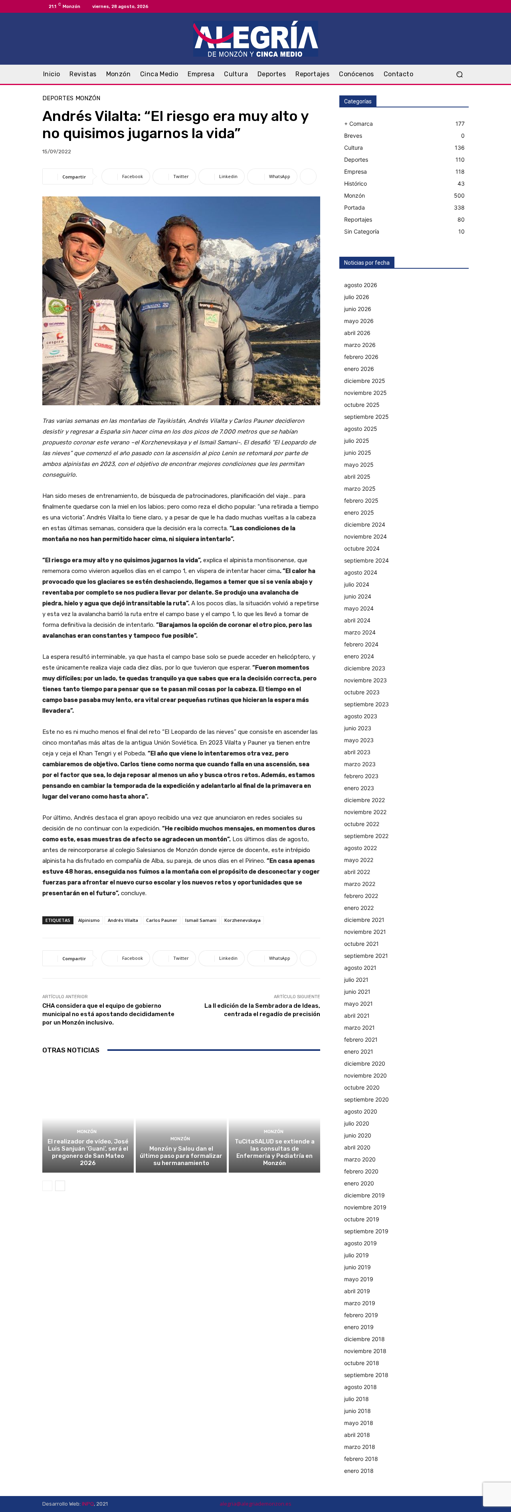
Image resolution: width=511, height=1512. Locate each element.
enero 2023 (359, 788)
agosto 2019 (360, 1243)
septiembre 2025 (366, 416)
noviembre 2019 (365, 1207)
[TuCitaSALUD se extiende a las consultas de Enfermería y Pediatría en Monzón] (274, 1118)
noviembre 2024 (365, 536)
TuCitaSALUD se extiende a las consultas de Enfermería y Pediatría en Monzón (275, 1152)
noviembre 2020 (365, 1075)
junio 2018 (357, 1410)
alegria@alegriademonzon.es (255, 1503)
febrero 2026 (361, 356)
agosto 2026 (360, 284)
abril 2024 (357, 620)
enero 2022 (359, 907)
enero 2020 (359, 1183)
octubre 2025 (362, 404)
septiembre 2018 (366, 1374)
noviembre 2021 (365, 931)
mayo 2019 (358, 1279)
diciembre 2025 (364, 380)
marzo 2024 (360, 632)
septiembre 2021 (366, 955)
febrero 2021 (361, 1039)
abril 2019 (357, 1291)
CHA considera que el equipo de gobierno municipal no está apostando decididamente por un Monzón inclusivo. (108, 1014)
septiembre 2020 (366, 1099)
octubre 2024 (362, 548)
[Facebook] (445, 6)
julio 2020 (356, 1123)
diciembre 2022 (364, 800)
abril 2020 (357, 1147)
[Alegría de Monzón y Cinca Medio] (255, 39)
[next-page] (60, 1186)
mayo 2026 (359, 320)
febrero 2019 (361, 1315)
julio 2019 (356, 1255)
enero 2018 (359, 1470)
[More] (308, 176)
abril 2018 (357, 1434)
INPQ (88, 1504)
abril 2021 (357, 1015)
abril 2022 (357, 871)
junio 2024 (357, 596)
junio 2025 (357, 452)
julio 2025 (356, 440)
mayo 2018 (358, 1422)
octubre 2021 (361, 943)
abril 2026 (357, 332)
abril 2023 (357, 752)
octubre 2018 (361, 1362)
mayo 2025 (359, 464)
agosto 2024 (360, 572)
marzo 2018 (359, 1446)
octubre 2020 (362, 1087)
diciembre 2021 (364, 919)
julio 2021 (356, 979)
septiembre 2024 (366, 560)
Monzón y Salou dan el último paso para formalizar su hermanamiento (181, 1156)
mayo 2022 (358, 859)
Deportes (57, 98)
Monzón (87, 98)
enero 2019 (359, 1327)
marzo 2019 (359, 1303)
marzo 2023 (360, 764)
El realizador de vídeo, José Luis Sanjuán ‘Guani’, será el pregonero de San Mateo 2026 (88, 1152)
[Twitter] (464, 6)
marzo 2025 (360, 488)
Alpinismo (89, 920)
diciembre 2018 (364, 1339)
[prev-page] (47, 1186)
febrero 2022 (361, 895)
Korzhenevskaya (242, 920)
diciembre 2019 (364, 1195)
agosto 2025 (360, 428)
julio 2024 (356, 584)
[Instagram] (454, 6)
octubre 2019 (361, 1219)
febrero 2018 (361, 1458)
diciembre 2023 (364, 668)
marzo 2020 (360, 1159)
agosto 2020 (360, 1111)
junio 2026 (357, 308)
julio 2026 (356, 296)
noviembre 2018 (365, 1351)
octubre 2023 (362, 692)
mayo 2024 (359, 608)
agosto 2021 (360, 967)
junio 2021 (357, 991)
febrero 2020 (361, 1171)
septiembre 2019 (366, 1231)
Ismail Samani (200, 920)
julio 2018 (356, 1398)
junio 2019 (357, 1267)
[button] (459, 74)
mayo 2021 (358, 1003)
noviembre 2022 (365, 812)
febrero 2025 (361, 500)
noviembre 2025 (365, 392)
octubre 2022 (361, 823)
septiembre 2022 (366, 835)
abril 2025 (357, 476)
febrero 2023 (361, 776)
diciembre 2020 (364, 1063)
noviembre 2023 (365, 680)
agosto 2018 (360, 1386)
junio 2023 (357, 728)
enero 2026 (359, 368)
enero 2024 (359, 656)
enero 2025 (359, 512)
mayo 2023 (359, 740)
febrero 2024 (361, 644)
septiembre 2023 (366, 704)
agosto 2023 (360, 716)
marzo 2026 (360, 344)
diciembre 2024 (364, 524)
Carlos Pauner (161, 920)
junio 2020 (357, 1135)
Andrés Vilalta (123, 920)
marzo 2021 (359, 1027)
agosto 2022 (360, 847)
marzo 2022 (359, 883)
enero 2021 (358, 1051)
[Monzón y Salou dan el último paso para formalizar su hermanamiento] (181, 1118)
